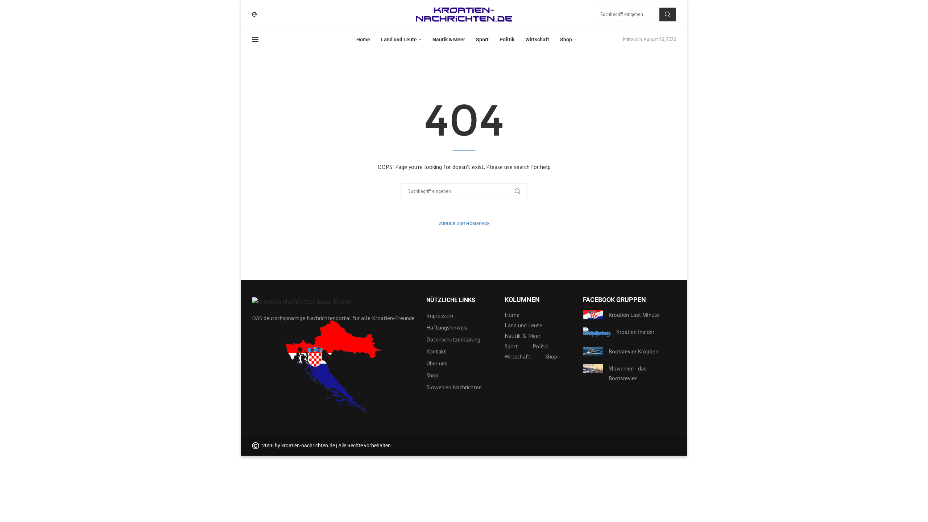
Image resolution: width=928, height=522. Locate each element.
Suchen (667, 14)
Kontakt (436, 351)
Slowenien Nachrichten (454, 387)
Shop (566, 39)
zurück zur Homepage (464, 223)
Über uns (436, 363)
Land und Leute (399, 39)
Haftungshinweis (446, 327)
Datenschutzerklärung (453, 339)
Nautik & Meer (448, 39)
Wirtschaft (537, 39)
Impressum (439, 315)
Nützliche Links (450, 300)
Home (363, 39)
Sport (482, 39)
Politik (507, 39)
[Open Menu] (255, 39)
